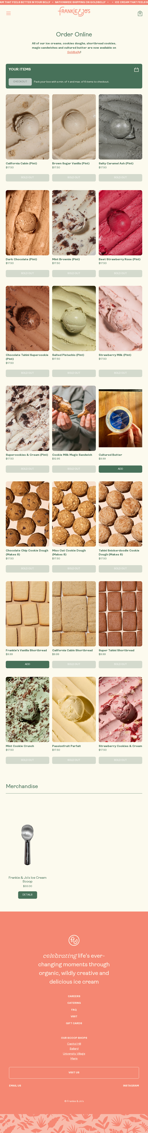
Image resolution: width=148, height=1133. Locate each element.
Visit (74, 1016)
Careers (74, 996)
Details (27, 894)
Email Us (15, 1086)
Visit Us (74, 1072)
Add (120, 469)
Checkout (20, 81)
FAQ (74, 1010)
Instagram (131, 1086)
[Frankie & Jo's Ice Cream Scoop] (27, 839)
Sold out (27, 177)
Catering (74, 1003)
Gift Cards (74, 1023)
